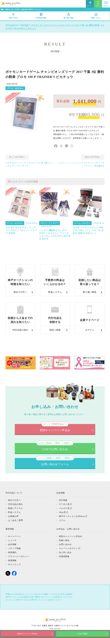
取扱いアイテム (15, 508)
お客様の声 (13, 516)
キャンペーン (14, 536)
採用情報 (12, 560)
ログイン (90, 6)
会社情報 (12, 544)
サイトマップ (14, 564)
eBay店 (62, 512)
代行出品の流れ (41, 18)
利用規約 (12, 552)
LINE (98, 6)
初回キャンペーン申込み (27, 634)
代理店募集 (64, 556)
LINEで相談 (82, 634)
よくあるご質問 (15, 520)
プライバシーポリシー (18, 556)
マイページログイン (68, 548)
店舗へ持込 (64, 540)
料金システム (96, 18)
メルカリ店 (64, 508)
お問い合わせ (65, 544)
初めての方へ (14, 18)
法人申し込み (65, 552)
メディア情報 (14, 548)
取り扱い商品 (68, 18)
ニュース (12, 540)
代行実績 (63, 500)
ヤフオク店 (64, 504)
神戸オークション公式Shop (72, 516)
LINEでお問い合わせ (55, 447)
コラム (62, 520)
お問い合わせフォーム (55, 462)
